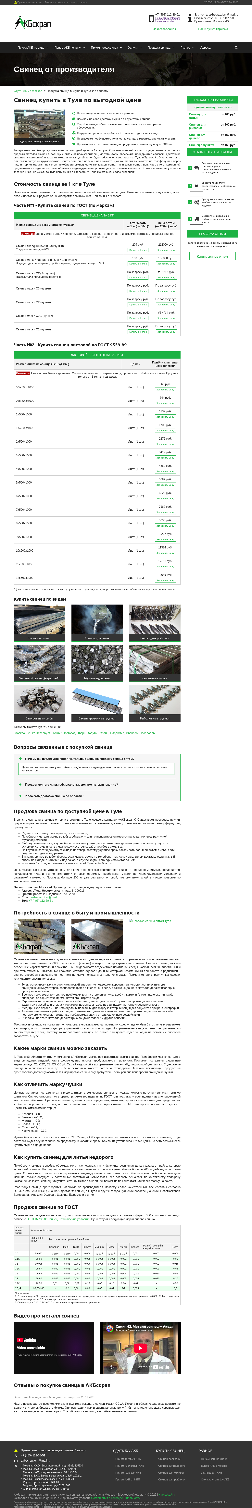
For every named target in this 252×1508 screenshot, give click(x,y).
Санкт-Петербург (38, 733)
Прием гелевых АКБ (128, 1472)
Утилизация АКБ (211, 1472)
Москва (20, 733)
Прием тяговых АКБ (128, 1458)
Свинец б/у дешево (197, 136)
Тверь (81, 733)
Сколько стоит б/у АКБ (215, 1479)
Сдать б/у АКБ (125, 1450)
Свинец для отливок (171, 1472)
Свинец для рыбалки (197, 126)
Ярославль (147, 733)
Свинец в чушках (201, 145)
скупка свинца (70, 1494)
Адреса (205, 47)
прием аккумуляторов (42, 1494)
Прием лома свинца (104, 47)
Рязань (103, 733)
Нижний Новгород (64, 733)
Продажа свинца (159, 47)
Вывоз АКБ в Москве (214, 1465)
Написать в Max (164, 21)
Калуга (92, 733)
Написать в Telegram (167, 18)
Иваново (132, 733)
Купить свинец (170, 1450)
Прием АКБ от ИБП (127, 1479)
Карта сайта (167, 1494)
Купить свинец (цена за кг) (213, 107)
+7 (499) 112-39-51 (167, 14)
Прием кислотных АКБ (129, 1465)
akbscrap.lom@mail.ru (223, 14)
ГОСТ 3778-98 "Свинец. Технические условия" (58, 1219)
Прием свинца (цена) (215, 1458)
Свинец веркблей (169, 1458)
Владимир (117, 733)
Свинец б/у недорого (171, 1465)
